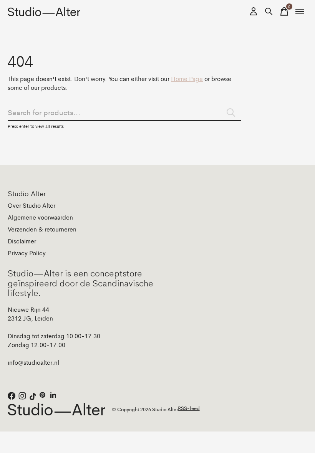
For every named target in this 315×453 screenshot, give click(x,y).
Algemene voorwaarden (40, 217)
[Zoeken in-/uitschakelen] (269, 11)
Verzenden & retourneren (42, 229)
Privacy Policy (27, 252)
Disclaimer (22, 240)
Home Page (187, 78)
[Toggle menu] (299, 11)
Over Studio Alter (31, 205)
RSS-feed (189, 408)
